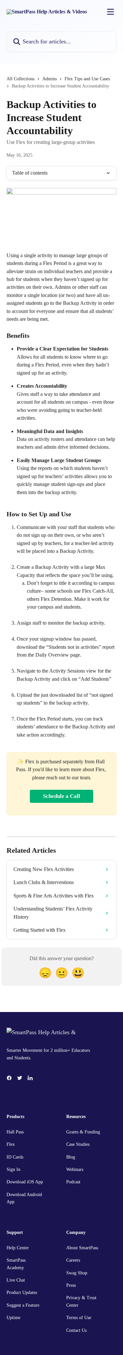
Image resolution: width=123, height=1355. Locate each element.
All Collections (20, 78)
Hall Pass (15, 1131)
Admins (49, 78)
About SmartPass (82, 1247)
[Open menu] (110, 12)
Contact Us (76, 1330)
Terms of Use (78, 1317)
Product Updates (22, 1292)
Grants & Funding (83, 1131)
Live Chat (16, 1280)
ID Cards (15, 1157)
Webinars (74, 1169)
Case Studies (78, 1144)
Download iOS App (25, 1181)
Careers (73, 1260)
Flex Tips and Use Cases (87, 78)
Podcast (73, 1181)
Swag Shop (76, 1272)
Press (71, 1285)
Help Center (18, 1247)
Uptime (13, 1317)
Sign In (13, 1169)
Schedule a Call (61, 796)
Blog (70, 1157)
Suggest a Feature (23, 1305)
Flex (11, 1144)
